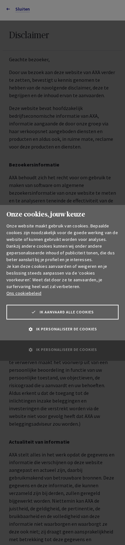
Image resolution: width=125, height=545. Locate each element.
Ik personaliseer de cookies (66, 329)
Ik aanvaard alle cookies (67, 312)
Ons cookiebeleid (23, 293)
